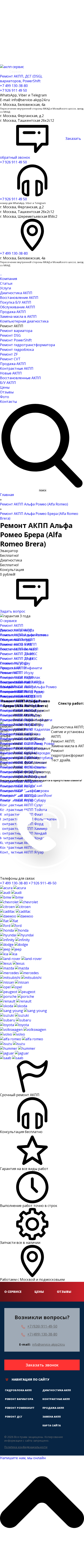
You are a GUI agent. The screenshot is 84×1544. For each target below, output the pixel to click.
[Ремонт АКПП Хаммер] (17, 1048)
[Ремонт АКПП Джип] (11, 949)
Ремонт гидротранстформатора (27, 344)
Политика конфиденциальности (25, 1447)
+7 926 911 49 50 (13, 90)
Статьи (6, 283)
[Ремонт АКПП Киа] (8, 954)
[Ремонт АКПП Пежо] (17, 991)
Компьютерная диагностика (24, 321)
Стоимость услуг (14, 663)
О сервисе (8, 620)
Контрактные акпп (56, 1399)
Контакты (8, 401)
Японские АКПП (13, 691)
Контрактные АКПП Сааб (21, 786)
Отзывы (7, 392)
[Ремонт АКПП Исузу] (12, 1043)
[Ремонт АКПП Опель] (11, 987)
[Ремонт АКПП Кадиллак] (15, 911)
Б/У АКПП (8, 382)
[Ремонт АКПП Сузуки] (14, 1015)
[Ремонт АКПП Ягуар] (14, 1053)
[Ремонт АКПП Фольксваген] (23, 1029)
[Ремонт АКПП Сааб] (11, 1058)
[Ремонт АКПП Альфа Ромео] (21, 1039)
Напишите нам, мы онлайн (23, 1458)
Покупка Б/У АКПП (15, 302)
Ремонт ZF (9, 354)
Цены (4, 387)
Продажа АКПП (13, 311)
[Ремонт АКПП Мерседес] (19, 973)
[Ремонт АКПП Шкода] (13, 1006)
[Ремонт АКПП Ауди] (11, 892)
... (1, 274)
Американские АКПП (17, 696)
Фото (4, 396)
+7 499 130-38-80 (14, 85)
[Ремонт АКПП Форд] (11, 925)
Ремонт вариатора (16, 330)
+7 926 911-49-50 (42, 883)
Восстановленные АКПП (20, 378)
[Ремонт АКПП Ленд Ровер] (21, 958)
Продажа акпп (53, 1407)
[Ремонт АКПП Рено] (15, 1001)
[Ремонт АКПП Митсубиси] (20, 977)
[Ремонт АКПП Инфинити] (15, 939)
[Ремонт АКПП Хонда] (14, 930)
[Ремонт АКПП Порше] (17, 996)
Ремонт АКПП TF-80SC (18, 653)
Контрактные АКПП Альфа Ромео (28, 687)
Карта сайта (51, 1425)
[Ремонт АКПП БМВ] (11, 897)
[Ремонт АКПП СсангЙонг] (23, 1010)
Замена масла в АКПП (18, 316)
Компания (8, 278)
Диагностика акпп (56, 1390)
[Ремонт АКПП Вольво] (12, 1034)
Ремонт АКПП (11, 625)
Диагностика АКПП (16, 293)
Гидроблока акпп (18, 1390)
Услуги (5, 288)
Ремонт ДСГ (13, 1416)
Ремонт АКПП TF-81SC (18, 658)
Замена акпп (51, 1416)
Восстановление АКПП (19, 297)
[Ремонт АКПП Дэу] (16, 916)
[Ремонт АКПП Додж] (14, 944)
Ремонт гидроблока (17, 349)
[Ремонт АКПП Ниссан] (14, 982)
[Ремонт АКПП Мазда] (14, 968)
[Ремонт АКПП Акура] (13, 887)
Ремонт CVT (10, 359)
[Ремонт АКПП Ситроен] (15, 906)
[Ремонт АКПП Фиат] (9, 921)
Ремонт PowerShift (16, 340)
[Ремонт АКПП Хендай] (17, 935)
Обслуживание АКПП (17, 307)
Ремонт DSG (10, 335)
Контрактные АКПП (16, 368)
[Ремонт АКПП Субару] (15, 1020)
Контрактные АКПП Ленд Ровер (27, 743)
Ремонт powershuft (19, 1407)
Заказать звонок (42, 1365)
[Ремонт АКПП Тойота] (14, 1024)
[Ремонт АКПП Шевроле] (19, 902)
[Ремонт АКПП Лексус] (12, 963)
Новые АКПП (11, 373)
